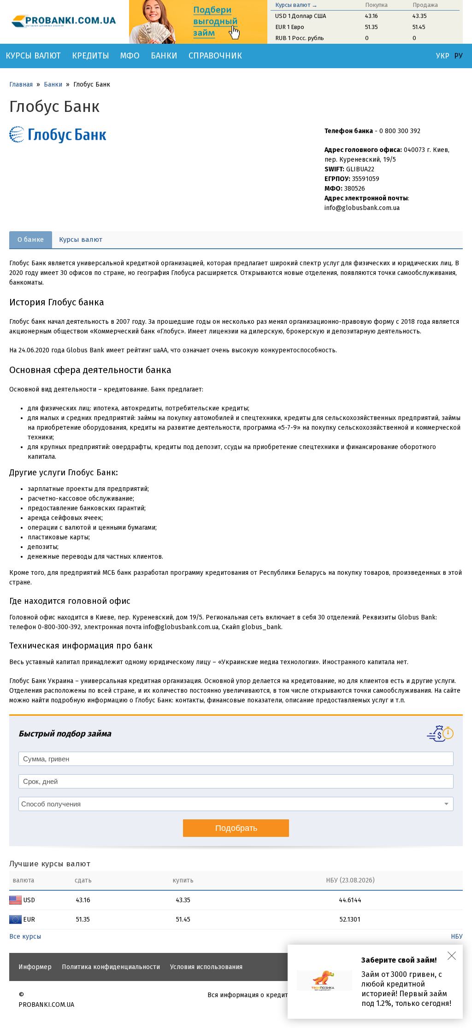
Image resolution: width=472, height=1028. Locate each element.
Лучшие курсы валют (49, 864)
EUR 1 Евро (289, 26)
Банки (164, 56)
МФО (130, 56)
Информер (35, 967)
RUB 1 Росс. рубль (299, 38)
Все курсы (25, 936)
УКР (442, 56)
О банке (31, 239)
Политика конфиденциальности (111, 967)
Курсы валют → (296, 4)
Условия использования (206, 967)
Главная (21, 84)
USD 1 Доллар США (300, 15)
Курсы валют (33, 56)
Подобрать (236, 828)
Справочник (215, 56)
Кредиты (90, 56)
